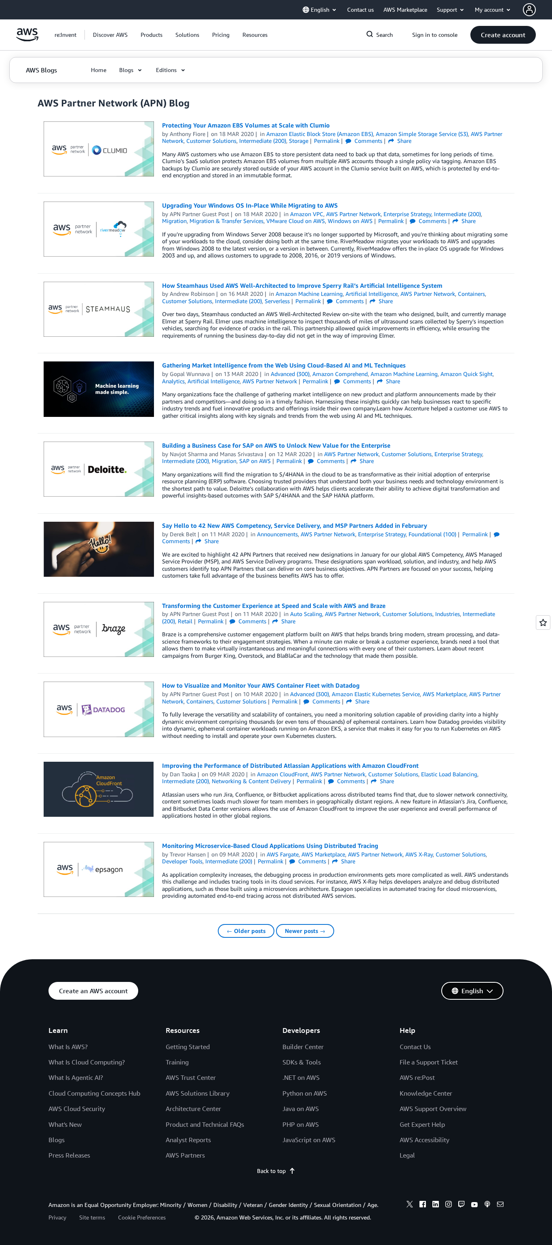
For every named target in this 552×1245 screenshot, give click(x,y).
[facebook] (422, 1205)
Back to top (271, 1170)
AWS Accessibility (424, 1140)
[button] (110, 35)
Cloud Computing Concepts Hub (94, 1093)
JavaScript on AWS (308, 1140)
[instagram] (448, 1205)
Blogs (56, 1140)
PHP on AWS (300, 1124)
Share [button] (403, 140)
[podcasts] (487, 1205)
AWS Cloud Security (76, 1109)
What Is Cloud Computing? (86, 1062)
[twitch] (461, 1205)
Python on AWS (304, 1093)
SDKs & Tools (301, 1062)
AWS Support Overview (433, 1109)
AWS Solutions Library (198, 1093)
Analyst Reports (188, 1140)
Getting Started (188, 1047)
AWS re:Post (417, 1077)
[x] (410, 1205)
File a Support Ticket (429, 1062)
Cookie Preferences (142, 1217)
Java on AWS (300, 1109)
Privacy (57, 1217)
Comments (367, 140)
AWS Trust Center (191, 1077)
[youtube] (474, 1205)
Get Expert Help (422, 1124)
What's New (65, 1124)
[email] (500, 1205)
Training (177, 1062)
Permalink (326, 140)
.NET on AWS (301, 1077)
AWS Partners (185, 1155)
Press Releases (69, 1155)
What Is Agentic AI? (75, 1077)
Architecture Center (193, 1109)
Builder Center (303, 1047)
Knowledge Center (426, 1093)
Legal (407, 1155)
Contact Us (415, 1047)
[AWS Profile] (529, 9)
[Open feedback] (543, 622)
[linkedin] (435, 1205)
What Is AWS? (68, 1047)
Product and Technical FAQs (205, 1124)
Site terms (92, 1217)
